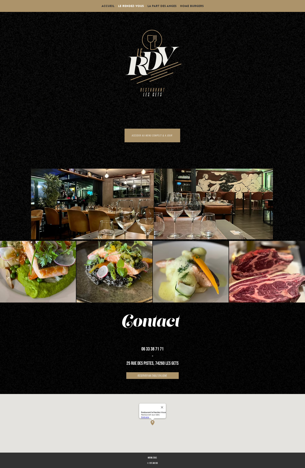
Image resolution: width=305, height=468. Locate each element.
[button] (38, 272)
